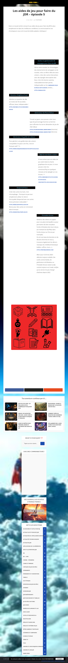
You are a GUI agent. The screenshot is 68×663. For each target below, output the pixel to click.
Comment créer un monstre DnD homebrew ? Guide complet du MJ (55, 415)
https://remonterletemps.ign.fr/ (18, 212)
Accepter (59, 659)
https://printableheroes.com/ (45, 250)
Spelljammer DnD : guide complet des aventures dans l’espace (55, 425)
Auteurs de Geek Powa (47, 661)
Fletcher (39, 20)
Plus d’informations (48, 659)
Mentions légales (60, 661)
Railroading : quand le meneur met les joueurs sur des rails (54, 405)
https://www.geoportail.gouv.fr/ (18, 204)
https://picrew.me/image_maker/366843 (40, 129)
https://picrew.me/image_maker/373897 (40, 132)
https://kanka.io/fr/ (40, 90)
